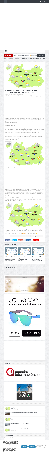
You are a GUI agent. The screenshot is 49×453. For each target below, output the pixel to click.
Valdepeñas (32, 60)
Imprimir (33, 61)
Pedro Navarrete (13, 59)
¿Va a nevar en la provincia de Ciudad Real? (19, 393)
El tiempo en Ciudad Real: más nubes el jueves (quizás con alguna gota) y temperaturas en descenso (38, 223)
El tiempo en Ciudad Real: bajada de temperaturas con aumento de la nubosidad (24, 223)
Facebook (24, 198)
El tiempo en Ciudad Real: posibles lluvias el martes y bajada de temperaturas (24, 372)
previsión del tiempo (38, 201)
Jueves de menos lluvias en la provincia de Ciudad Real (22, 383)
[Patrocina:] (24, 338)
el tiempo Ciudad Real (14, 201)
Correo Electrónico (40, 61)
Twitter (19, 198)
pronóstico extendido (24, 255)
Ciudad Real (19, 60)
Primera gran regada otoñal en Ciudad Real (19, 388)
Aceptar (24, 446)
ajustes (12, 451)
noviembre (28, 201)
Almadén (8, 60)
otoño (33, 201)
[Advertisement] (24, 75)
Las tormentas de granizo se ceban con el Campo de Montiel (23, 377)
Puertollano (24, 60)
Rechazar (32, 446)
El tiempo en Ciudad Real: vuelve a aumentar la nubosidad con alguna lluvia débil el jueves (10, 223)
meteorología (22, 201)
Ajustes (39, 446)
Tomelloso (28, 60)
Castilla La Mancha (13, 60)
